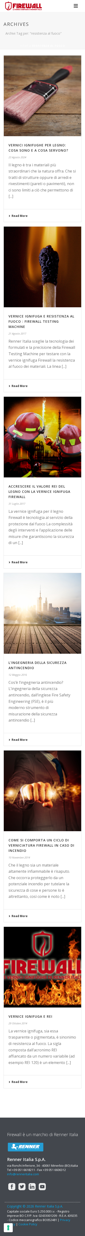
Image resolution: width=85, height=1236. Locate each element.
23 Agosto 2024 (17, 157)
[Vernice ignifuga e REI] (42, 967)
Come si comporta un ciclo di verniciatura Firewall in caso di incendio (41, 845)
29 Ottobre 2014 (17, 1023)
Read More (20, 216)
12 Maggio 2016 (17, 674)
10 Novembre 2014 (19, 857)
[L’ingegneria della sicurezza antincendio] (42, 613)
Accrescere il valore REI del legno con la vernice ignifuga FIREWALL (39, 491)
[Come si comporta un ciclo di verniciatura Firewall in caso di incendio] (42, 791)
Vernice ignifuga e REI (30, 1016)
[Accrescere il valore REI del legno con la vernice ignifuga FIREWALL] (42, 437)
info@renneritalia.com (23, 1174)
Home (24, 45)
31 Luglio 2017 (16, 503)
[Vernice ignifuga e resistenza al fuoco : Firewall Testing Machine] (42, 267)
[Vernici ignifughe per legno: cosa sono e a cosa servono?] (42, 96)
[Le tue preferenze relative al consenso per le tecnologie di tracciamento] (8, 1227)
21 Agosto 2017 (17, 333)
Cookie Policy (27, 1224)
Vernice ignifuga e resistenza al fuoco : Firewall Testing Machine (41, 321)
